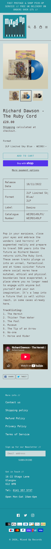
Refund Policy (15, 418)
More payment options (25, 170)
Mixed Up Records (31, 539)
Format (7, 141)
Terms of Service (17, 434)
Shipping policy (16, 410)
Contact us (12, 402)
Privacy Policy (15, 426)
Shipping (9, 127)
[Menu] (46, 26)
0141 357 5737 (22, 490)
